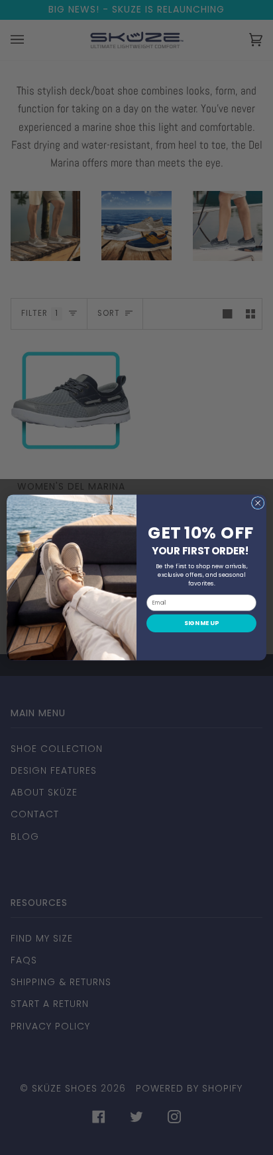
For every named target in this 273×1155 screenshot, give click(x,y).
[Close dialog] (258, 503)
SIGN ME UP (201, 623)
